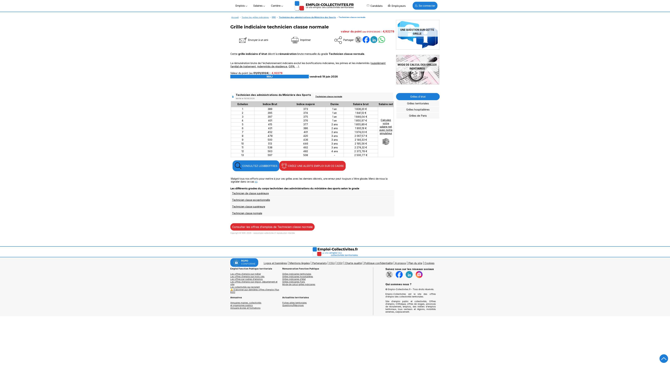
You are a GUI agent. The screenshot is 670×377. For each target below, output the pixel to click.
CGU (332, 263)
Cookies (429, 263)
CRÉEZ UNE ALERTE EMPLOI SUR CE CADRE (315, 166)
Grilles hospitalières (418, 109)
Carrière (276, 5)
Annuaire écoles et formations (245, 308)
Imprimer (305, 40)
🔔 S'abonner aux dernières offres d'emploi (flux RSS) (254, 291)
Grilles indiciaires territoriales (296, 274)
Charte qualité (353, 263)
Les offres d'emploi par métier (245, 274)
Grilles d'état (418, 96)
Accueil (235, 17)
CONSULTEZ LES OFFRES (259, 166)
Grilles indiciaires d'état (294, 279)
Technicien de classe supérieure (250, 193)
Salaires (258, 5)
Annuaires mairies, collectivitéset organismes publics (245, 304)
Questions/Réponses (293, 305)
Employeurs (399, 6)
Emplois (240, 5)
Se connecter (427, 5)
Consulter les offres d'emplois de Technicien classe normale (272, 227)
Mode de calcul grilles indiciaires (298, 284)
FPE (274, 17)
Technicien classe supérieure (248, 206)
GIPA (292, 66)
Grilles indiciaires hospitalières (297, 276)
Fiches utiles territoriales (294, 302)
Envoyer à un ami (257, 40)
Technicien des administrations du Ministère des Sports (307, 17)
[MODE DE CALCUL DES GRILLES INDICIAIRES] (417, 83)
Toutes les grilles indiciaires (255, 17)
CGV (340, 263)
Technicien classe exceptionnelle (251, 199)
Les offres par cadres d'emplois (246, 279)
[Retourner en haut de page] (664, 358)
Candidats (376, 6)
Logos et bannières (275, 263)
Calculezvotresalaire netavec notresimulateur (385, 126)
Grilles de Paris (418, 115)
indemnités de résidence (272, 66)
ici (256, 181)
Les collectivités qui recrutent (245, 287)
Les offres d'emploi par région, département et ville (253, 283)
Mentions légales (299, 263)
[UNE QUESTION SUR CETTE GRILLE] (417, 48)
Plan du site (415, 263)
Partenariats (319, 263)
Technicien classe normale (328, 96)
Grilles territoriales (418, 103)
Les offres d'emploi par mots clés (247, 276)
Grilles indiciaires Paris (293, 281)
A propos (400, 263)
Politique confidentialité (378, 263)
